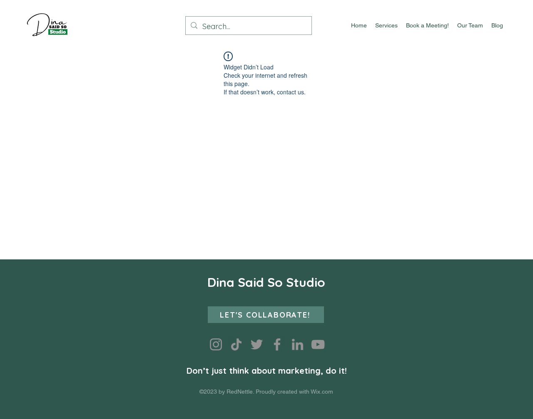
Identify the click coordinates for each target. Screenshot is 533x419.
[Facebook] (277, 344)
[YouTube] (318, 344)
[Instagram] (216, 344)
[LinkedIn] (297, 344)
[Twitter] (257, 344)
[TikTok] (236, 344)
